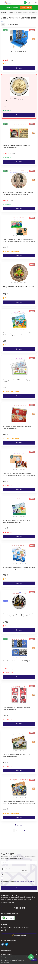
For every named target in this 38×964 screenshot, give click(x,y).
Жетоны (11, 12)
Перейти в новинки (26, 7)
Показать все (19, 825)
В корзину (19, 68)
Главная (3, 12)
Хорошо (34, 959)
